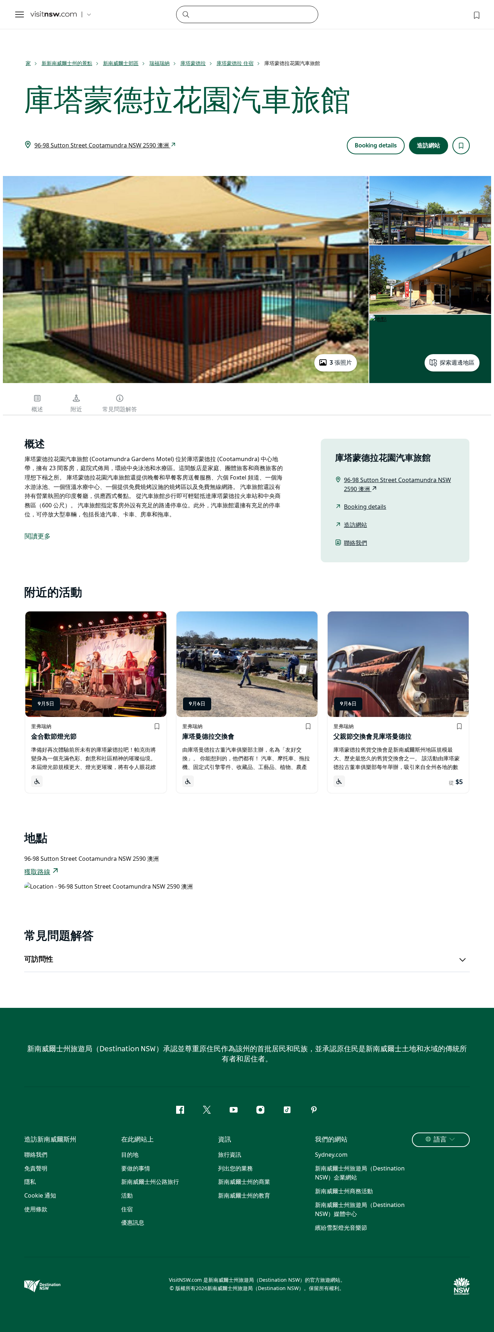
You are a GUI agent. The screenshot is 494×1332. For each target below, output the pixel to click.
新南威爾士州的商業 (244, 1182)
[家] (53, 14)
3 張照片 (340, 363)
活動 (127, 1195)
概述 (37, 409)
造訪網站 (428, 146)
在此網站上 (137, 1140)
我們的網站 (331, 1140)
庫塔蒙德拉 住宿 (235, 63)
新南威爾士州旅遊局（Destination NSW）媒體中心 (360, 1209)
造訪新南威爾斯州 (50, 1140)
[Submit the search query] (185, 14)
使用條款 (35, 1209)
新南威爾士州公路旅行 (150, 1182)
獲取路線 (37, 872)
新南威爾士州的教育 (244, 1195)
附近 (76, 409)
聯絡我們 (355, 543)
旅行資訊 (229, 1155)
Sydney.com (331, 1155)
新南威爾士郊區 (121, 63)
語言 (440, 1140)
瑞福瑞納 (159, 63)
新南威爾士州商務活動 (344, 1191)
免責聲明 (35, 1168)
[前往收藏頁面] (476, 14)
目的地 (130, 1155)
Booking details (376, 146)
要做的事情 (135, 1168)
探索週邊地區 (457, 363)
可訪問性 (38, 959)
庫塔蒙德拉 (193, 63)
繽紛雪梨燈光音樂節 (341, 1228)
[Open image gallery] (186, 382)
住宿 (127, 1209)
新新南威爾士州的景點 (67, 63)
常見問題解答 (119, 409)
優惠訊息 (132, 1222)
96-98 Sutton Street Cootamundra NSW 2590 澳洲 (102, 145)
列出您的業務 (235, 1168)
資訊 (224, 1140)
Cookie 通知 (40, 1195)
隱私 (30, 1182)
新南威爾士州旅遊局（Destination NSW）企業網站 (360, 1173)
